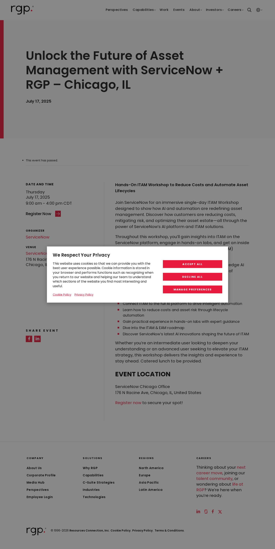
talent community (214, 478)
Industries (91, 490)
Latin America (150, 490)
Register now (128, 403)
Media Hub (35, 482)
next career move (221, 470)
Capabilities (93, 475)
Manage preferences (193, 289)
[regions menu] (258, 10)
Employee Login (40, 497)
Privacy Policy (142, 530)
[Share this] (29, 339)
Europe (145, 475)
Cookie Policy (62, 295)
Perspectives (38, 490)
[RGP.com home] (22, 10)
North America (151, 468)
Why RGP (90, 468)
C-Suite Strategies (99, 482)
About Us (34, 468)
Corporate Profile (41, 475)
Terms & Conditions (170, 530)
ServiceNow (37, 237)
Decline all (192, 277)
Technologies (94, 497)
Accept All (192, 264)
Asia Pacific (149, 482)
